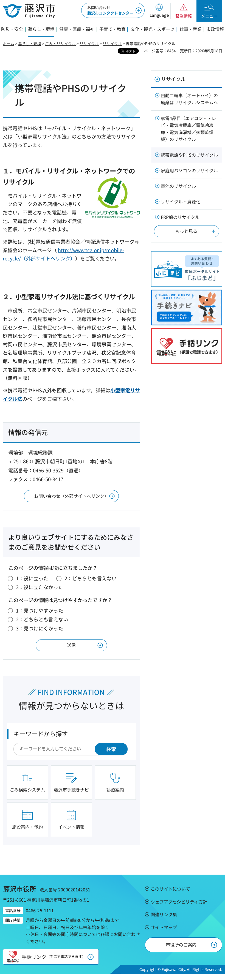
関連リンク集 (164, 914)
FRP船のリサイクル (180, 217)
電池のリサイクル (178, 186)
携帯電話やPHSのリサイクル (189, 154)
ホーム (8, 43)
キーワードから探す (40, 733)
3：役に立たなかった (39, 587)
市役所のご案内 (181, 944)
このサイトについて (170, 888)
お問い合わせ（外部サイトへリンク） (71, 496)
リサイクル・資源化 (180, 201)
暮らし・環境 (29, 43)
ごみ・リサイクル (60, 43)
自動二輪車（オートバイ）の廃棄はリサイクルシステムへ (189, 99)
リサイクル (89, 43)
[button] (159, 11)
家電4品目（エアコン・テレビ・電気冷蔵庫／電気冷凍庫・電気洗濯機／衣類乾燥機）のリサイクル (188, 129)
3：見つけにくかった (39, 628)
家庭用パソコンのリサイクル (189, 170)
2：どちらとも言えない (90, 578)
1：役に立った (32, 578)
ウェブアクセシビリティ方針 (179, 901)
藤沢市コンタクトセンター (110, 10)
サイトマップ (164, 927)
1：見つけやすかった (39, 610)
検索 (111, 748)
